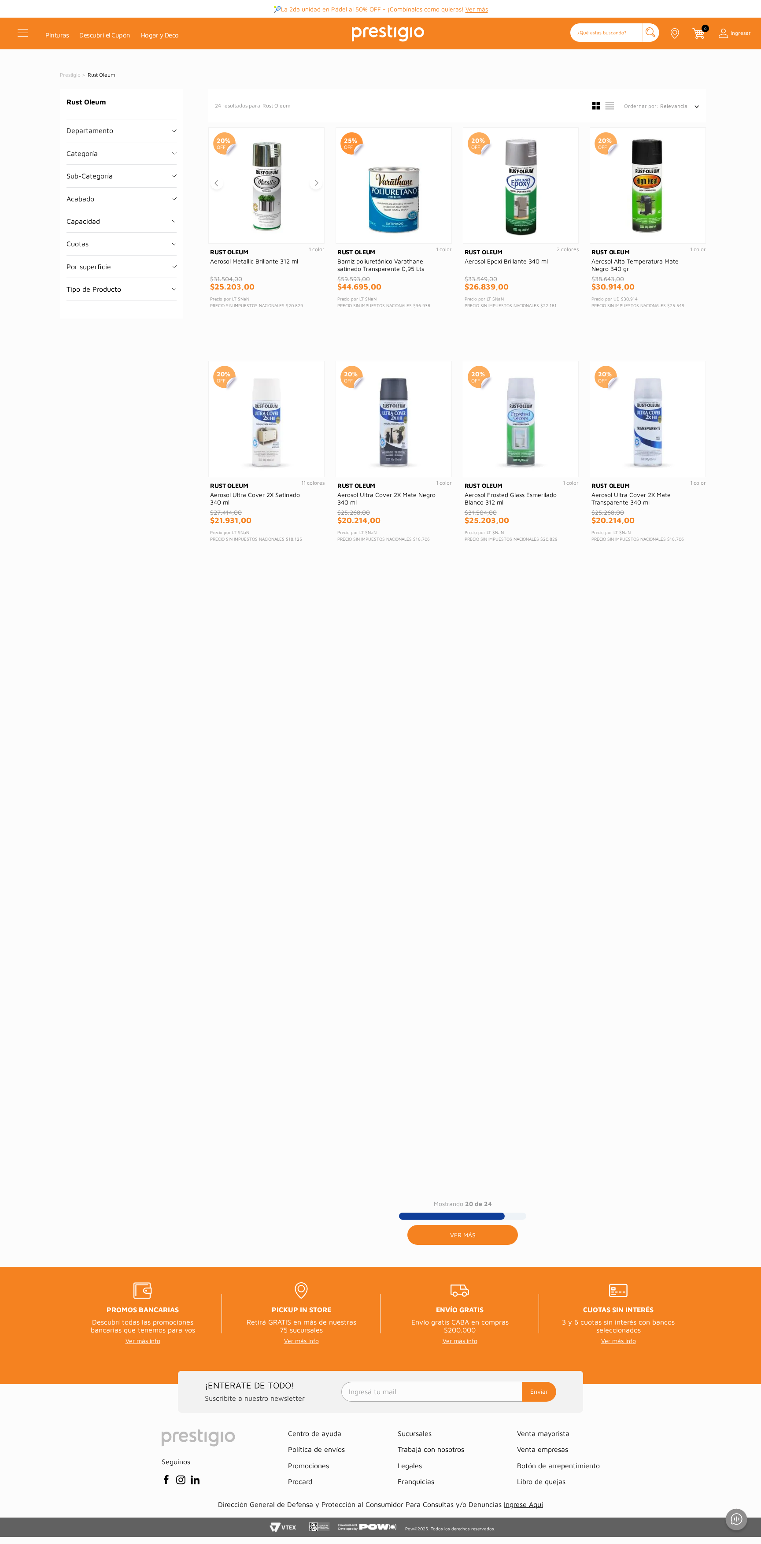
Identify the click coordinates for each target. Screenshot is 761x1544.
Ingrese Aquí (523, 1504)
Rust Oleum (101, 74)
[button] (614, 33)
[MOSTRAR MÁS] (462, 1235)
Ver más (476, 9)
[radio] (596, 105)
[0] (698, 33)
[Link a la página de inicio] (71, 75)
